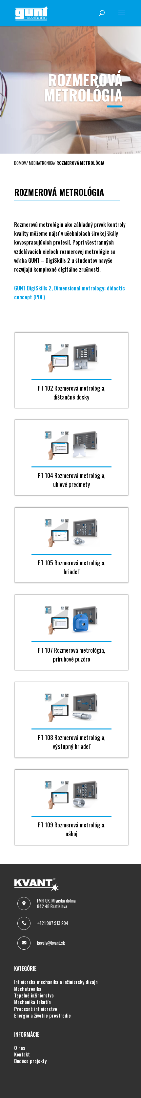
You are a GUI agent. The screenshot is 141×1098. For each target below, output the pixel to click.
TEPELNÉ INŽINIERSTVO (34, 995)
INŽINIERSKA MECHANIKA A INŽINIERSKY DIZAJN (56, 982)
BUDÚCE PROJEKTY (30, 1061)
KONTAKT (22, 1054)
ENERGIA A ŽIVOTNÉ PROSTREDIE (42, 1016)
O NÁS (19, 1048)
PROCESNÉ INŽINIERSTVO (35, 1009)
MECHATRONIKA (27, 989)
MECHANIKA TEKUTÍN (32, 1002)
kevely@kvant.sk (51, 942)
